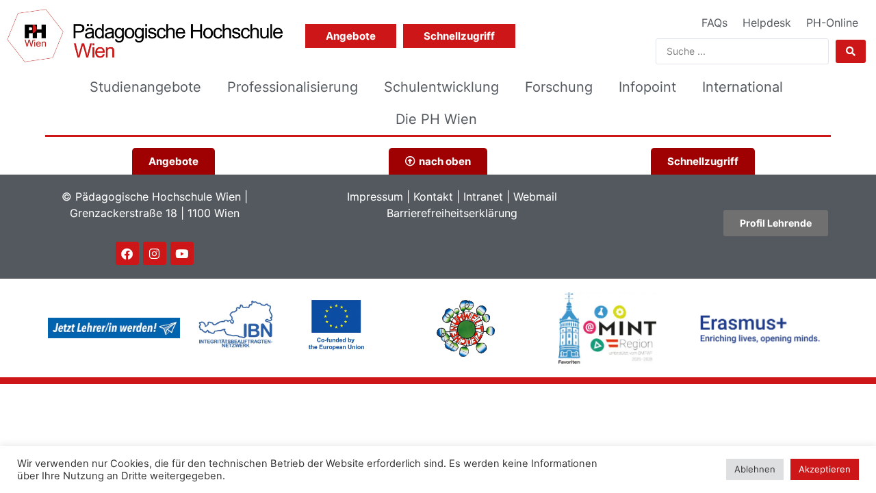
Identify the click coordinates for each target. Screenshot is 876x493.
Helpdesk (767, 22)
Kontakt (433, 196)
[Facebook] (127, 253)
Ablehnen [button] (754, 469)
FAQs (714, 22)
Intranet (483, 196)
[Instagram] (154, 253)
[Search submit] (851, 51)
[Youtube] (182, 253)
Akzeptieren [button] (825, 469)
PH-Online (832, 22)
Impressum (375, 196)
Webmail (535, 196)
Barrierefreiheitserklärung (452, 213)
